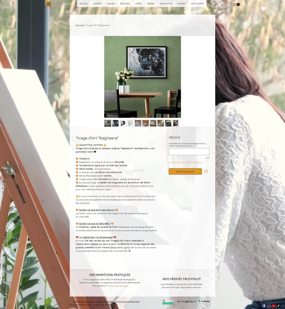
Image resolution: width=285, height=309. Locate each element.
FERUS (94, 244)
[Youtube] (273, 305)
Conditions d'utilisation (83, 301)
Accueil (80, 25)
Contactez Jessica (118, 285)
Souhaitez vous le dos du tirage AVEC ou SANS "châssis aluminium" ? (187, 144)
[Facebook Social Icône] (264, 305)
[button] (236, 4)
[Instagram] (268, 305)
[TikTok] (278, 305)
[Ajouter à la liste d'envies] (206, 171)
